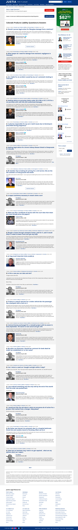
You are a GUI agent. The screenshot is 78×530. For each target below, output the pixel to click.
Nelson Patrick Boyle (63, 124)
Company (48, 528)
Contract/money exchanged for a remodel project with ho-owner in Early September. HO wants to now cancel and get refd (29, 325)
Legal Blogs (41, 512)
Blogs (56, 502)
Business (41, 492)
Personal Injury (31, 27)
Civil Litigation (35, 168)
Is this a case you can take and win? (20, 273)
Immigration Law (16, 254)
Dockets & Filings (9, 520)
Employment (41, 497)
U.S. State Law (26, 508)
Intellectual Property (43, 499)
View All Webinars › (65, 61)
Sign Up (69, 1)
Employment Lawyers (10, 499)
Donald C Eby (61, 115)
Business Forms (42, 513)
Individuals (25, 492)
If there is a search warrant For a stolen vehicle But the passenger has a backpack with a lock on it (29, 302)
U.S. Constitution (9, 510)
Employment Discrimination (27, 271)
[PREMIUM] (10, 40)
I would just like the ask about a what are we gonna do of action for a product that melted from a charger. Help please (30, 408)
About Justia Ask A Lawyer (63, 85)
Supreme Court (9, 515)
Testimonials (58, 520)
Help (51, 528)
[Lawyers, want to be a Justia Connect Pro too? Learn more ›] (26, 36)
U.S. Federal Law (10, 508)
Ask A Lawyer (11, 6)
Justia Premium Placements (60, 513)
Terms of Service (56, 528)
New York (24, 519)
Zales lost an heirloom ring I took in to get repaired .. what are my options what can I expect (29, 451)
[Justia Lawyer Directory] (22, 528)
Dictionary (57, 493)
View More (25, 34)
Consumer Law (16, 27)
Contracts (21, 98)
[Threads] (17, 528)
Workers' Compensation (36, 254)
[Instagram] (15, 528)
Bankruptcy (16, 168)
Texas (24, 520)
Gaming (27, 384)
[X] (20, 528)
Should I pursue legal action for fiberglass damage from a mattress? (30, 29)
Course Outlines (58, 499)
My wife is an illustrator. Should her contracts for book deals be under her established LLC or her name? (28, 349)
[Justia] (11, 2)
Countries (41, 520)
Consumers (60, 88)
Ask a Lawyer (15, 4)
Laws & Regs (36, 4)
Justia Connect (38, 528)
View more (69, 141)
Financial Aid (57, 497)
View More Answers (30, 46)
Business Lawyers (9, 495)
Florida (24, 517)
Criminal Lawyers (9, 497)
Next (30, 467)
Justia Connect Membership (60, 510)
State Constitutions (26, 510)
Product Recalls (42, 515)
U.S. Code (8, 512)
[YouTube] (12, 528)
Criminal (24, 495)
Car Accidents (16, 75)
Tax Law (29, 254)
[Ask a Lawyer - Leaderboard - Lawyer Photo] (60, 109)
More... (7, 505)
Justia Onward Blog (59, 519)
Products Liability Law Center (65, 80)
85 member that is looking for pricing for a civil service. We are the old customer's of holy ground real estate (29, 171)
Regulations (8, 513)
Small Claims (30, 193)
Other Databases (43, 508)
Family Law (25, 502)
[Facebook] (14, 528)
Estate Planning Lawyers (11, 500)
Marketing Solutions (50, 4)
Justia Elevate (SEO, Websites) (61, 515)
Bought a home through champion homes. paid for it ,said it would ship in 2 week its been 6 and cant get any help (29, 233)
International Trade (43, 500)
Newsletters (42, 4)
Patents (40, 517)
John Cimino (61, 133)
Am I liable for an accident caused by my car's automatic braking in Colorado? (29, 77)
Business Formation (43, 493)
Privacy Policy (62, 528)
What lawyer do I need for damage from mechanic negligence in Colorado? (28, 54)
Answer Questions (49, 16)
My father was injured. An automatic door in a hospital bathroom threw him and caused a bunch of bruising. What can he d (28, 429)
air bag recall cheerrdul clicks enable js (21, 256)
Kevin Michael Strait (63, 106)
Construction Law (35, 323)
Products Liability (23, 27)
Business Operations (43, 495)
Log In (65, 1)
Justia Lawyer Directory (60, 512)
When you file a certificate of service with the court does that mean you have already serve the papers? (29, 213)
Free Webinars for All (64, 35)
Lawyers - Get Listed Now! (65, 154)
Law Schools (30, 4)
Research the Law (22, 4)
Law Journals (58, 500)
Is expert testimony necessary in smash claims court (25, 195)
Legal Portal (43, 528)
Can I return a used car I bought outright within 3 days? (26, 367)
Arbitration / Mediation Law (38, 230)
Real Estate (41, 502)
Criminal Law (20, 168)
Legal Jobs (41, 510)
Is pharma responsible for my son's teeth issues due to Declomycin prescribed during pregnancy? (29, 124)
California (24, 515)
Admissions (57, 495)
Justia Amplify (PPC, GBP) (60, 517)
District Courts (9, 519)
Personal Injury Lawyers (11, 504)
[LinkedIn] (11, 528)
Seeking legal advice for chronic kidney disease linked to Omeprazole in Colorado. (30, 148)
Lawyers (59, 91)
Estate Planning (26, 500)
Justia (7, 6)
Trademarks (41, 519)
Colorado (16, 6)
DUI (23, 499)
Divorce (24, 497)
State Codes (25, 512)
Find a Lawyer (9, 4)
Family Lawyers (9, 502)
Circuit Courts (9, 517)
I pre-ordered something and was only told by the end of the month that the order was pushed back (29, 387)
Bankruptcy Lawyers (10, 493)
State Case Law (26, 513)
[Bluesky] (18, 528)
